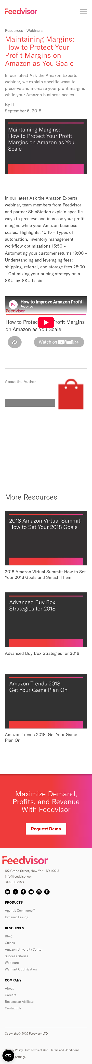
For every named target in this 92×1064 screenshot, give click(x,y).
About (9, 988)
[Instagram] (39, 892)
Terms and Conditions (65, 1050)
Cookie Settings (15, 1057)
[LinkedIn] (7, 892)
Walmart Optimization (21, 969)
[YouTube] (31, 892)
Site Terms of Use (36, 1050)
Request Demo (46, 829)
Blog (8, 936)
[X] (15, 892)
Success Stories (16, 956)
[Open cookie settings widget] (8, 1056)
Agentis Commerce (20, 910)
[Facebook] (23, 892)
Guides (10, 943)
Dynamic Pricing (16, 917)
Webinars (12, 963)
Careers (10, 995)
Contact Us (13, 1008)
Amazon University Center (24, 949)
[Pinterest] (47, 892)
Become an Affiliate (19, 1002)
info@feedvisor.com (19, 876)
